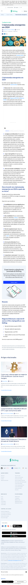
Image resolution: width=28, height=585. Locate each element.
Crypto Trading (9, 14)
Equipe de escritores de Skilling (8, 29)
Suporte (16, 7)
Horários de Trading (18, 478)
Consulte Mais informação (6, 390)
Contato (2, 478)
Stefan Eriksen (4, 381)
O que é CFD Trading (18, 483)
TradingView (17, 498)
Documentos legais (4, 517)
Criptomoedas (3, 502)
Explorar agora (14, 282)
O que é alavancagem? (19, 486)
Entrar (25, 11)
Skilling (2, 14)
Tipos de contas (17, 475)
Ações (2, 498)
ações (7, 235)
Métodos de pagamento (5, 511)
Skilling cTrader (17, 499)
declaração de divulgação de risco (14, 560)
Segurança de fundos (4, 480)
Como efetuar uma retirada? (6, 514)
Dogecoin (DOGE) (14, 98)
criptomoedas (13, 84)
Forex (2, 496)
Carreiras (2, 477)
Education (16, 489)
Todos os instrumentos (19, 477)
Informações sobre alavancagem (20, 481)
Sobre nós (2, 475)
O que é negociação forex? (19, 485)
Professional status (18, 488)
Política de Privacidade (5, 516)
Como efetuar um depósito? (6, 512)
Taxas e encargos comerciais (20, 480)
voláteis (16, 217)
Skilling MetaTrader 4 (18, 501)
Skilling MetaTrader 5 (18, 502)
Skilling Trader (17, 496)
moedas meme (19, 55)
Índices (2, 499)
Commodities (3, 501)
